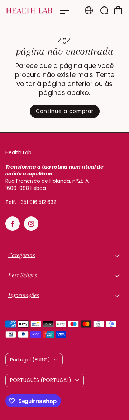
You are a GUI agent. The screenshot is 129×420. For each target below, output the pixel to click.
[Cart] (118, 10)
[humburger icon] (64, 11)
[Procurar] (104, 10)
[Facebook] (12, 223)
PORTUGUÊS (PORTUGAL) (40, 380)
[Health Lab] (29, 11)
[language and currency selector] (88, 10)
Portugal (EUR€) (30, 359)
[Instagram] (31, 223)
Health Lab (18, 152)
